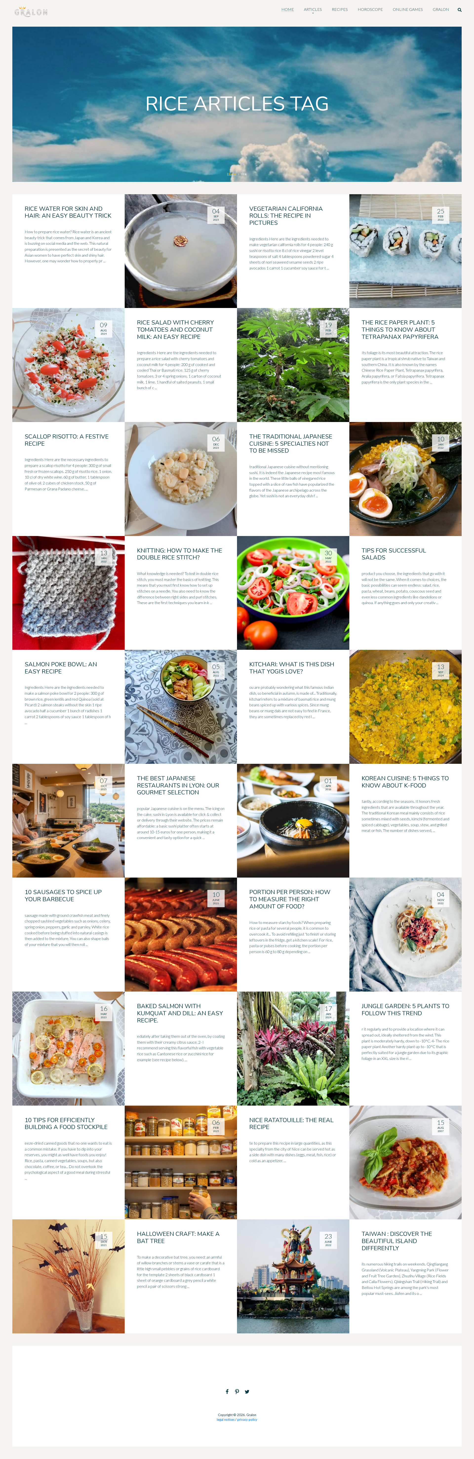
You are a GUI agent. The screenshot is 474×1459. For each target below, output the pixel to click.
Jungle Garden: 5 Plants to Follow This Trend (405, 1009)
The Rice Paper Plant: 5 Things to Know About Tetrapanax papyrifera (400, 330)
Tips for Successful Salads (394, 554)
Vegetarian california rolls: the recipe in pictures (286, 216)
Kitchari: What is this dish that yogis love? (291, 667)
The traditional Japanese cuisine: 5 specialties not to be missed (290, 444)
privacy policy (247, 1419)
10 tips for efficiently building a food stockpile (66, 1123)
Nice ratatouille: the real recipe (291, 1123)
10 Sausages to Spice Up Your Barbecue (63, 895)
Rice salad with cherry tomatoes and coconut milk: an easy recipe (175, 330)
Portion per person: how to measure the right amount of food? (289, 899)
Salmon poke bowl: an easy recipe (61, 667)
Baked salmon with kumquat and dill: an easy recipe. (180, 1013)
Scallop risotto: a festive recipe (67, 440)
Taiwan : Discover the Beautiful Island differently (397, 1241)
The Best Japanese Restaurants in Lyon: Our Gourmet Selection (178, 785)
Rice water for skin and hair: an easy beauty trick (68, 212)
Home (231, 174)
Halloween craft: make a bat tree (178, 1237)
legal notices (226, 1419)
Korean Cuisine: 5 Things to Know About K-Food (405, 781)
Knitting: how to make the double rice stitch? (179, 554)
